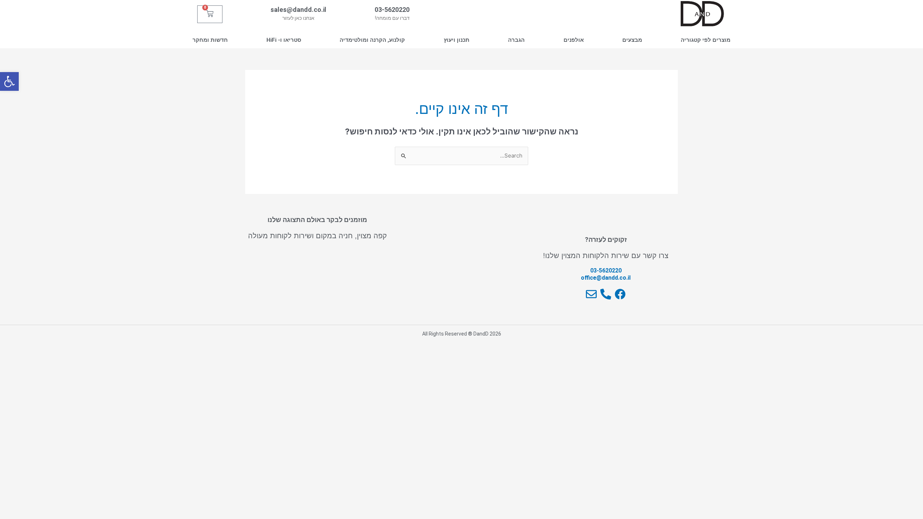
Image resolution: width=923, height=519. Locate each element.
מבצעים (632, 40)
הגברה (516, 40)
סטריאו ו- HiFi (283, 40)
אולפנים (574, 40)
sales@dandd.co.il (298, 9)
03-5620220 (392, 9)
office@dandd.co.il (606, 277)
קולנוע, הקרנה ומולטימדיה (372, 40)
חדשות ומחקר (210, 40)
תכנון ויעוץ (456, 40)
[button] (9, 81)
